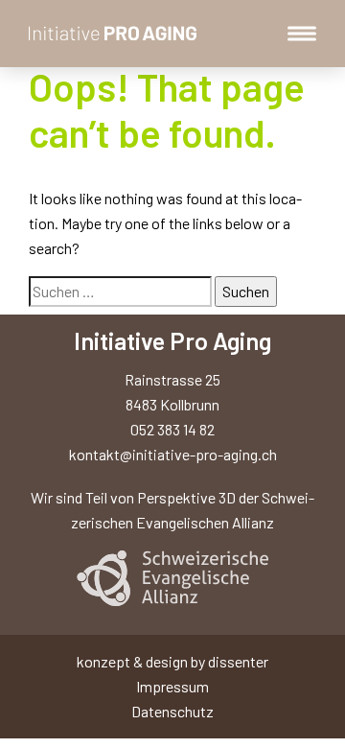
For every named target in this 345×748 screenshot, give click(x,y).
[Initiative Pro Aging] (115, 33)
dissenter (238, 661)
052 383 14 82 (172, 429)
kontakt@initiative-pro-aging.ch (173, 454)
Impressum (172, 686)
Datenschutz (172, 711)
